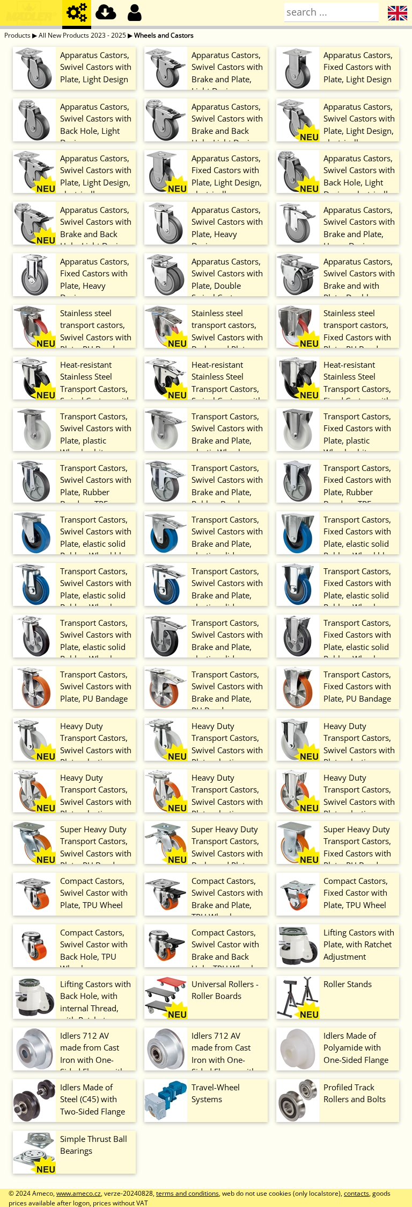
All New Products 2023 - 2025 (82, 35)
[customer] (134, 14)
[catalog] (76, 14)
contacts (356, 1193)
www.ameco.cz (78, 1193)
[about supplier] (31, 14)
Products (17, 35)
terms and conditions (187, 1193)
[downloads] (105, 14)
